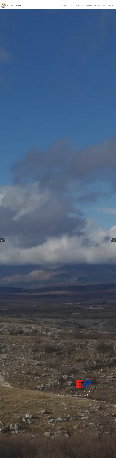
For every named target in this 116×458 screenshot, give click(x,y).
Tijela (77, 5)
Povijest (70, 5)
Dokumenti (89, 5)
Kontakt (104, 5)
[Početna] (4, 5)
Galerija (97, 5)
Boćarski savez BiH (14, 5)
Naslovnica (62, 5)
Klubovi (111, 5)
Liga (82, 5)
